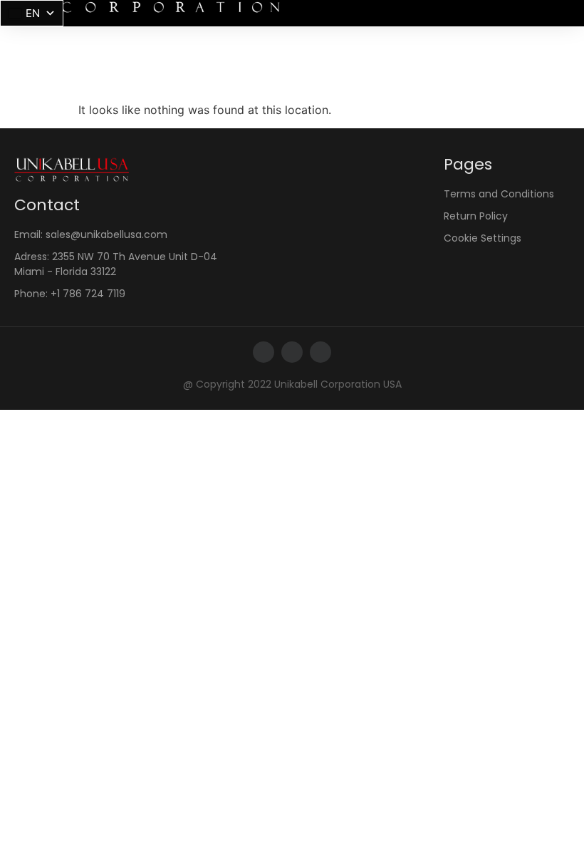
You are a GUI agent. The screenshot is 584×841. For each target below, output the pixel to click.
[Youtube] (320, 352)
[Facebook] (263, 352)
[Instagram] (292, 352)
